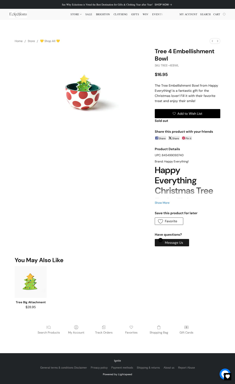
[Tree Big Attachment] (30, 282)
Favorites (131, 332)
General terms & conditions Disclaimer (63, 367)
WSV (146, 14)
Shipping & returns (148, 367)
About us (169, 367)
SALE (88, 14)
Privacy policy (99, 367)
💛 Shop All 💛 (50, 41)
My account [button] (188, 14)
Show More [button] (162, 203)
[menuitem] (212, 41)
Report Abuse (186, 367)
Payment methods (122, 367)
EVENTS (157, 14)
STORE (75, 14)
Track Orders (104, 332)
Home (19, 41)
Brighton (103, 14)
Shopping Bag (159, 332)
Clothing (121, 14)
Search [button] (205, 14)
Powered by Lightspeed (117, 374)
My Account (76, 332)
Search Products (49, 332)
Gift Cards (186, 332)
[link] (164, 4)
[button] (18, 14)
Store (31, 41)
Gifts (135, 14)
